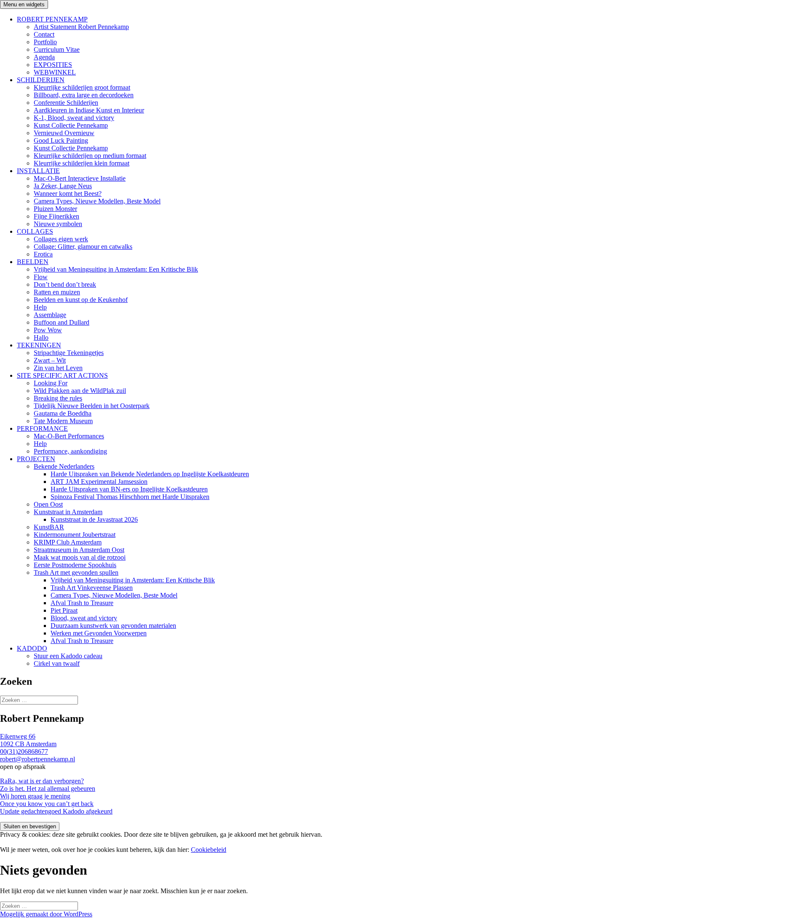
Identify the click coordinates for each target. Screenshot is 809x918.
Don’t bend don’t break (65, 284)
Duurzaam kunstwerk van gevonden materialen (113, 625)
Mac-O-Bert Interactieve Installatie (80, 178)
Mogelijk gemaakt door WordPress (46, 914)
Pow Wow (48, 330)
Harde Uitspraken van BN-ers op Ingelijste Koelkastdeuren (129, 489)
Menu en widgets (24, 4)
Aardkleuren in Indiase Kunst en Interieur (89, 110)
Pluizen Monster (55, 208)
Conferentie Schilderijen (66, 102)
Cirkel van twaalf (57, 663)
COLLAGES (35, 231)
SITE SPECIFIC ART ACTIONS (62, 375)
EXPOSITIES (53, 64)
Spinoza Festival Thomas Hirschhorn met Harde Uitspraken (130, 496)
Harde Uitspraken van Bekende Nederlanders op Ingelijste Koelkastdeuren (150, 474)
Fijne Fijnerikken (56, 216)
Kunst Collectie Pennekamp (71, 125)
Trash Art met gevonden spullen (76, 572)
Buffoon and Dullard (61, 322)
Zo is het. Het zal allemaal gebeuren (47, 788)
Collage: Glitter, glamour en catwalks (83, 246)
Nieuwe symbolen (58, 223)
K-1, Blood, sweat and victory (74, 117)
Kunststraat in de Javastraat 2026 (94, 519)
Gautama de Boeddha (62, 413)
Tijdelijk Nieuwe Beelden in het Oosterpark (92, 405)
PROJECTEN (36, 458)
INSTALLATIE (38, 170)
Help (40, 307)
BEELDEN (32, 261)
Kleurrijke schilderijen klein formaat (81, 163)
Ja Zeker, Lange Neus (63, 185)
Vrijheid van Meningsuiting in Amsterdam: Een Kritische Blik (116, 269)
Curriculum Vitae (57, 49)
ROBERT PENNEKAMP (52, 19)
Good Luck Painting (61, 140)
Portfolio (45, 41)
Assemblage (50, 314)
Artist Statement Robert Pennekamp (81, 26)
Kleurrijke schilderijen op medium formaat (90, 155)
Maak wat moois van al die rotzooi (80, 557)
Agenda (44, 57)
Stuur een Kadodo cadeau (68, 655)
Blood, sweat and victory (84, 618)
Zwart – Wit (50, 360)
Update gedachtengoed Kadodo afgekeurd (56, 811)
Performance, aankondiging (70, 451)
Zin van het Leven (58, 367)
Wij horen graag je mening (35, 796)
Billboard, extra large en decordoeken (84, 95)
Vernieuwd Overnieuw (64, 132)
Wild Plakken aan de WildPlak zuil (80, 390)
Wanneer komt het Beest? (68, 193)
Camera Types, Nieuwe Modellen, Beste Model (97, 201)
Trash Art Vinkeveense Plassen (92, 587)
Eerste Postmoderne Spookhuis (75, 564)
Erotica (43, 254)
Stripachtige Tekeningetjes (69, 352)
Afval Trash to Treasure (82, 602)
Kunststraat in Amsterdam (68, 511)
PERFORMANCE (42, 428)
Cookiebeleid (208, 849)
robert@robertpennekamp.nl (37, 759)
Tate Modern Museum (63, 420)
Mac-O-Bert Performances (69, 436)
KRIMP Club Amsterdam (68, 542)
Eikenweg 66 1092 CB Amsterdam (28, 740)
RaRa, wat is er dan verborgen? (42, 781)
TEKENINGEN (39, 345)
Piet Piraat (64, 610)
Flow (41, 276)
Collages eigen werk (61, 239)
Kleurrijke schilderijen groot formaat (82, 87)
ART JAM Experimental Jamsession (99, 481)
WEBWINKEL (55, 72)
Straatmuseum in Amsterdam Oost (79, 549)
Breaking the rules (58, 398)
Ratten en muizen (57, 292)
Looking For (50, 383)
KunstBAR (49, 527)
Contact (44, 34)
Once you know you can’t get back (47, 803)
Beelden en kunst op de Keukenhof (81, 299)
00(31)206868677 (24, 751)
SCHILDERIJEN (40, 79)
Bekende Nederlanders (64, 466)
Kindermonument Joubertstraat (74, 534)
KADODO (32, 648)
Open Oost (48, 504)
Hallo (41, 337)
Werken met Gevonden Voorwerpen (99, 633)
